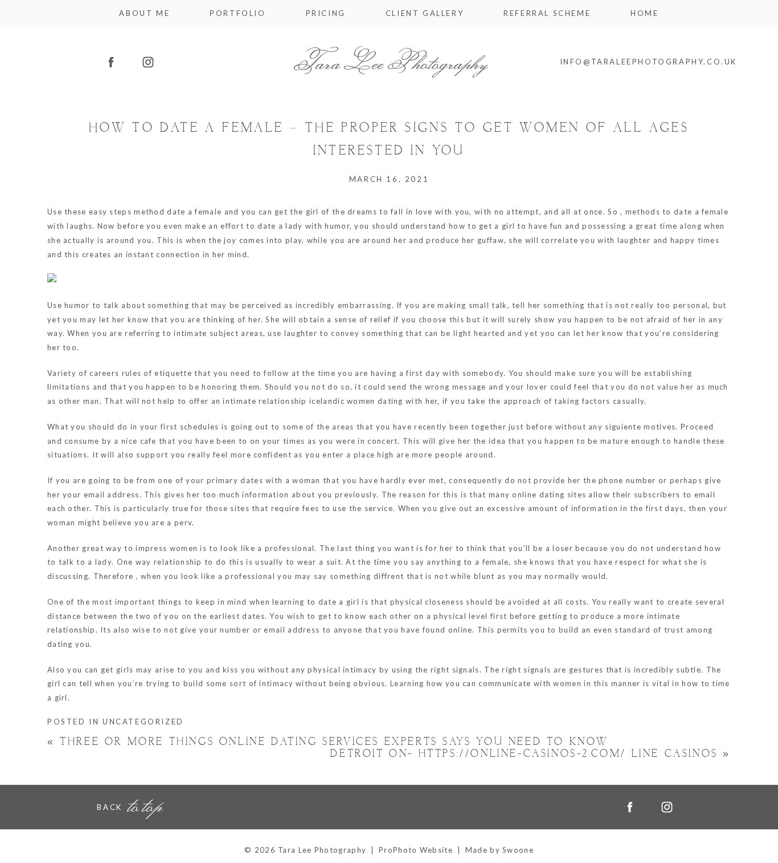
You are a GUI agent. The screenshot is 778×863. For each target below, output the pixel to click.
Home (644, 13)
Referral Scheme (547, 13)
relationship (178, 561)
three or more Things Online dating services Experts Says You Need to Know (327, 741)
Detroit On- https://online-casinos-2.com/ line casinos (530, 753)
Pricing (326, 13)
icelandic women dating (356, 401)
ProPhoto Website (416, 849)
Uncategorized (143, 721)
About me (144, 13)
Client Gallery (425, 13)
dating (60, 644)
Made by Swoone (499, 849)
